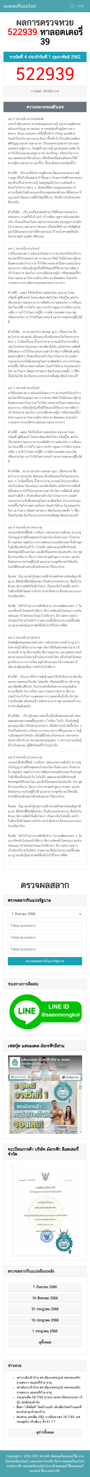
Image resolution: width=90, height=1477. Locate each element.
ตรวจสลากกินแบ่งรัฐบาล (29, 900)
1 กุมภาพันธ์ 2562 (64, 56)
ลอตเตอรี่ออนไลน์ (19, 6)
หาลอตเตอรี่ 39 (61, 37)
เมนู (79, 5)
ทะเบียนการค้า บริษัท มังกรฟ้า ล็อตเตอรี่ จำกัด (43, 1152)
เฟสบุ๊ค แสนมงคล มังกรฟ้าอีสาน (36, 1045)
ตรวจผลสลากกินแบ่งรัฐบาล (45, 961)
